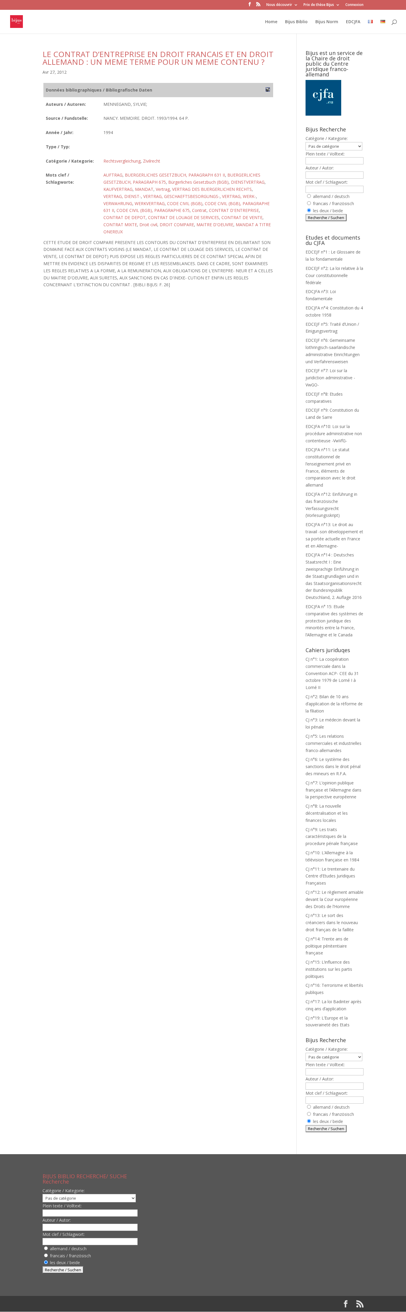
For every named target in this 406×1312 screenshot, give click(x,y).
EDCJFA (353, 22)
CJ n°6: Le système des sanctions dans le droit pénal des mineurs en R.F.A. (333, 766)
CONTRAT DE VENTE (241, 217)
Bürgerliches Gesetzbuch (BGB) (198, 182)
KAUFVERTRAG (118, 189)
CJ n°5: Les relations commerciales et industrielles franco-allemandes (333, 743)
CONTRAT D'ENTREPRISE (234, 210)
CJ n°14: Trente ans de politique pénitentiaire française (327, 946)
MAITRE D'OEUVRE (214, 224)
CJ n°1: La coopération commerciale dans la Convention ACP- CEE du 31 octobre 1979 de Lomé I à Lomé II (332, 673)
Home (271, 22)
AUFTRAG (112, 175)
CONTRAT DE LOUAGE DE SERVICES (183, 217)
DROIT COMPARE (177, 224)
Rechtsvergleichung (122, 161)
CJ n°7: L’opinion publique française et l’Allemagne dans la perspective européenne (333, 790)
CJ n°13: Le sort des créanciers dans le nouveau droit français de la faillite (332, 922)
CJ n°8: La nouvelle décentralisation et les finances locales (327, 813)
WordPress (140, 1304)
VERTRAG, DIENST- (122, 196)
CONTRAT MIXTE (120, 224)
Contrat (199, 210)
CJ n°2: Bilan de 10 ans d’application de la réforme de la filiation (334, 704)
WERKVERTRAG (150, 203)
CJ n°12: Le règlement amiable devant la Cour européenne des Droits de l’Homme (334, 899)
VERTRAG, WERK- (239, 196)
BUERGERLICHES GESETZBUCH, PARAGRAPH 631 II (175, 175)
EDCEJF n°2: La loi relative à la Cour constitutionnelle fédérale (334, 275)
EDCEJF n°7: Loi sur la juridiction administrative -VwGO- (330, 378)
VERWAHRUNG (117, 203)
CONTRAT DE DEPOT (124, 217)
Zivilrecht (151, 161)
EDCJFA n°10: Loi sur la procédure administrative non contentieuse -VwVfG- (334, 433)
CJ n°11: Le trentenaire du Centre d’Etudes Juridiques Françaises (330, 876)
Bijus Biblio (296, 22)
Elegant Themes (80, 1304)
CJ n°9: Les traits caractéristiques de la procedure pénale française (332, 837)
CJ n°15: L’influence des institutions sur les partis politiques (329, 969)
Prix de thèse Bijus (318, 5)
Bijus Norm (326, 22)
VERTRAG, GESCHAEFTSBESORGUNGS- (181, 196)
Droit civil (148, 224)
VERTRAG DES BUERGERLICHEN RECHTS (212, 189)
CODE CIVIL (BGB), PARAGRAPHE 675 (153, 210)
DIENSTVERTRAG (248, 182)
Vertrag (163, 189)
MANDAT (144, 189)
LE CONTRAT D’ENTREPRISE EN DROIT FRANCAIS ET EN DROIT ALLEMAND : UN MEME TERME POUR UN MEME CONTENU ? (158, 58)
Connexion (354, 5)
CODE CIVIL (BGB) (184, 203)
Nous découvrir (279, 5)
